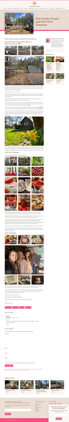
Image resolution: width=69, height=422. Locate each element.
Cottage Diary (31, 8)
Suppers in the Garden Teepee (14, 91)
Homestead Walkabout (26, 390)
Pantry (47, 8)
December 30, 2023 (15, 317)
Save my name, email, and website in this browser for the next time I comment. (20, 362)
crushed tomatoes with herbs (11, 369)
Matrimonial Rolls (38, 369)
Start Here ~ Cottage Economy (13, 8)
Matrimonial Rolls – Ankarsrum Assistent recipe (13, 297)
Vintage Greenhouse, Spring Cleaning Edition (41, 391)
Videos (25, 8)
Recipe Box (52, 8)
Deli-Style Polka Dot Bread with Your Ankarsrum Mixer (58, 66)
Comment (7, 333)
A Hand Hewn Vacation (59, 80)
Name (6, 348)
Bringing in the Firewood (50, 80)
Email (6, 353)
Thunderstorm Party (10, 390)
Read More (48, 70)
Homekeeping (42, 8)
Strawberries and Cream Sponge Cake (18, 370)
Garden (36, 8)
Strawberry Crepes (27, 370)
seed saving (10, 370)
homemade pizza (25, 369)
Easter (22, 369)
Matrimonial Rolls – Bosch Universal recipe (13, 296)
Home (5, 8)
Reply (7, 324)
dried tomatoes (18, 369)
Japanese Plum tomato (32, 369)
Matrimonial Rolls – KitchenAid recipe (12, 294)
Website (6, 358)
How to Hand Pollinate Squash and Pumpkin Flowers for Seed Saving (49, 66)
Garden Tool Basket (39, 225)
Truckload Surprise (55, 390)
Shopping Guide (59, 8)
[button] (64, 8)
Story (22, 8)
